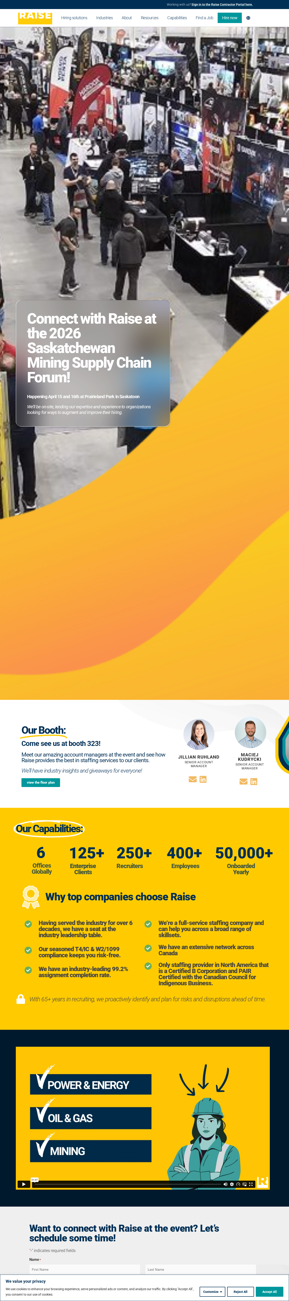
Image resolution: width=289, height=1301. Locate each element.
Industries (104, 17)
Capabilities (177, 17)
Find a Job (204, 17)
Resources (149, 17)
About (127, 17)
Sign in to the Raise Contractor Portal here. (222, 4)
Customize (211, 1292)
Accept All (269, 1292)
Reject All (240, 1292)
